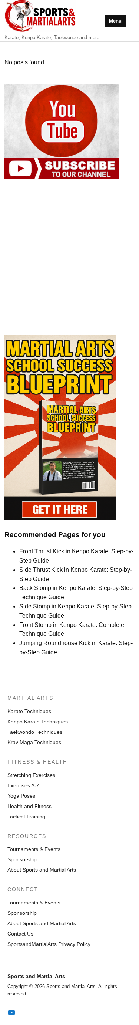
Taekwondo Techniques (34, 732)
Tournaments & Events (33, 849)
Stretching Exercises (31, 775)
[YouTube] (11, 1013)
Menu (115, 21)
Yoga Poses (21, 796)
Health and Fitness (29, 806)
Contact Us (20, 934)
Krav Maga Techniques (34, 742)
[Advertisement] (69, 256)
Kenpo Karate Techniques (37, 721)
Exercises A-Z (23, 785)
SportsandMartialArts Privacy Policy (48, 944)
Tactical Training (26, 816)
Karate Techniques (29, 711)
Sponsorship (22, 859)
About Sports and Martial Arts (41, 870)
